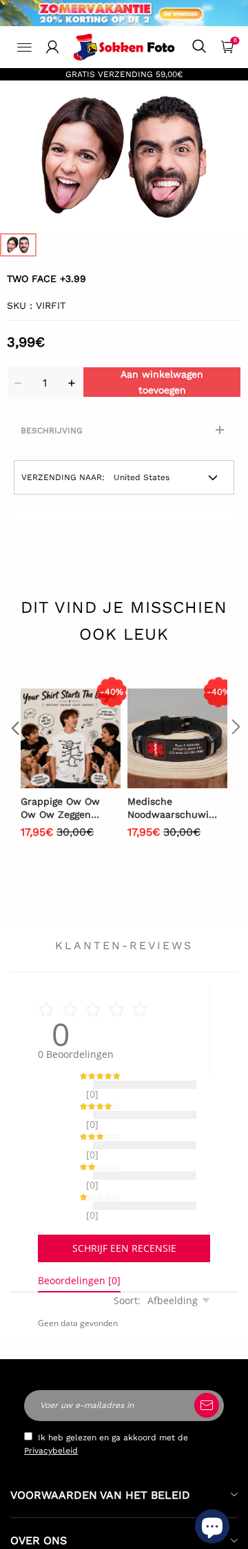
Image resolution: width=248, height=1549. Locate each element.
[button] (14, 755)
